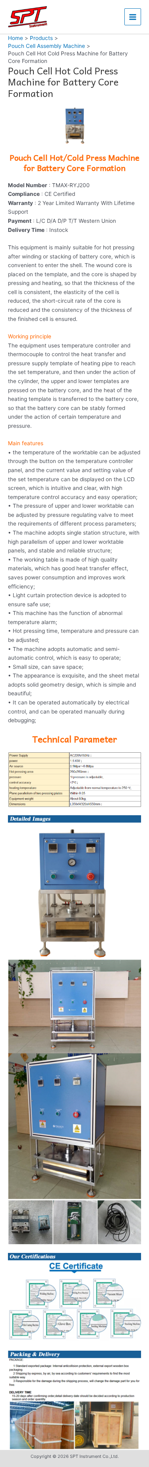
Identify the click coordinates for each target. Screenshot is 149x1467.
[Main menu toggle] (132, 16)
